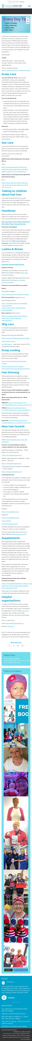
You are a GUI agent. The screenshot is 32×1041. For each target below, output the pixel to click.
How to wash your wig (9, 341)
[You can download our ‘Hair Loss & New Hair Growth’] (16, 711)
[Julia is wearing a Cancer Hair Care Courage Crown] (16, 808)
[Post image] (3, 983)
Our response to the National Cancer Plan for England (15, 1010)
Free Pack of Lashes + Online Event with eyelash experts (16, 1022)
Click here (11, 626)
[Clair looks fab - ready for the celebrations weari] (16, 833)
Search (22, 2)
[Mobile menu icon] (29, 6)
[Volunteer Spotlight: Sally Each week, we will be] (16, 760)
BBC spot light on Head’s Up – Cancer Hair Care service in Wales (15, 1017)
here (3, 207)
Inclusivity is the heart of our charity (14, 1026)
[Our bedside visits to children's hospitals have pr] (16, 882)
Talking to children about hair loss (13, 1014)
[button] (12, 1002)
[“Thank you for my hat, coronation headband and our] (16, 784)
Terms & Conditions (25, 1039)
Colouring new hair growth (18, 534)
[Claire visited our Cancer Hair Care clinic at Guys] (16, 955)
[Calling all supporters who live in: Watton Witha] (16, 686)
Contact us (10, 982)
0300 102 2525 (25, 1032)
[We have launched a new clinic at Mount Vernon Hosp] (16, 857)
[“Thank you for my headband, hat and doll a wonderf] (16, 906)
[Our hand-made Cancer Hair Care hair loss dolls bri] (16, 930)
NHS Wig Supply (7, 344)
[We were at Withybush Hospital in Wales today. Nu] (16, 735)
